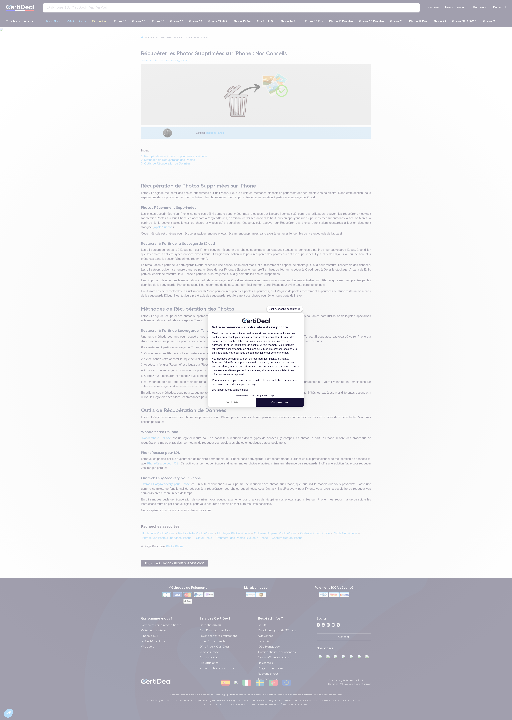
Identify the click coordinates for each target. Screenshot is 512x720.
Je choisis (232, 402)
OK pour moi (280, 402)
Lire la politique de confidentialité (230, 389)
